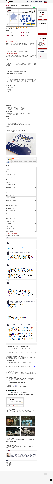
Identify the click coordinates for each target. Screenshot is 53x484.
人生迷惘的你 (9, 7)
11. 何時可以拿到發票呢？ (10, 438)
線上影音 (32, 1)
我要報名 (42, 19)
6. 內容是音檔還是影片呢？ (10, 371)
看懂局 (12, 7)
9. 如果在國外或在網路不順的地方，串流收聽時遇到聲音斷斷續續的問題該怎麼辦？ (19, 394)
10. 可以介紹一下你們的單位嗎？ (11, 409)
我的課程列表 (15, 385)
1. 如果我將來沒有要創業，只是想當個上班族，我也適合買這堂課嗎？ (17, 346)
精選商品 (40, 1)
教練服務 (36, 1)
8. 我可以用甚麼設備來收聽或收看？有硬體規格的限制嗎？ (15, 382)
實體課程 (28, 1)
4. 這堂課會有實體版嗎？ (10, 360)
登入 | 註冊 (45, 2)
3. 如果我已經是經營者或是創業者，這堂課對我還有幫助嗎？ (16, 356)
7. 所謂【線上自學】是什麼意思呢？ (12, 377)
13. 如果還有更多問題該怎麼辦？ (11, 445)
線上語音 (7, 7)
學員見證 (45, 1)
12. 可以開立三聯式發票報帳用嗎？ (11, 441)
